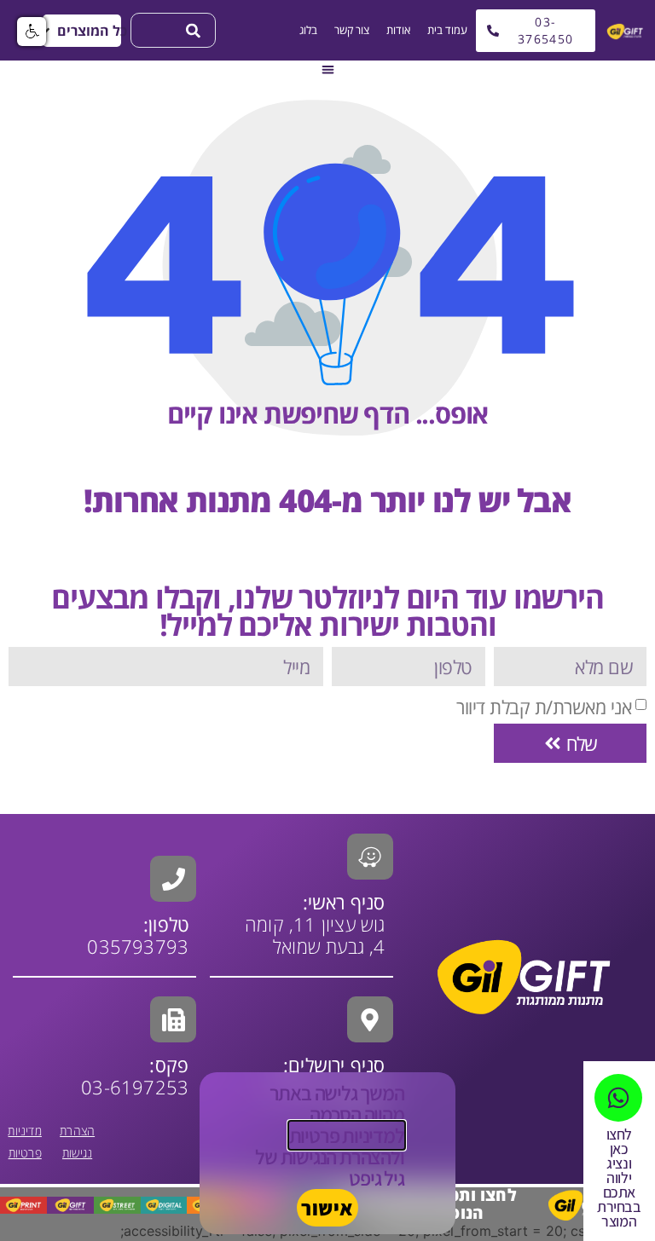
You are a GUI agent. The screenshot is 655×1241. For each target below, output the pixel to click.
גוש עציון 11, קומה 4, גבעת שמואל (315, 924)
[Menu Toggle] (328, 69)
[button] (82, 30)
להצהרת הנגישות (340, 1156)
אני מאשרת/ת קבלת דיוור (543, 706)
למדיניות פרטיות (346, 1135)
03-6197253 (134, 1076)
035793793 (137, 946)
